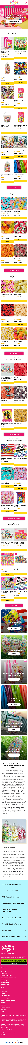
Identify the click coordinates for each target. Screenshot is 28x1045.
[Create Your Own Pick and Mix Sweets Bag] (7, 43)
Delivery (3, 993)
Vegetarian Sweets (5, 984)
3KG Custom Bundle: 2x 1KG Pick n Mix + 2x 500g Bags (6, 378)
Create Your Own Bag (5, 970)
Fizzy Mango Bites (17, 423)
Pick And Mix (10, 957)
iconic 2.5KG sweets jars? (10, 795)
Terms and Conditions (5, 1007)
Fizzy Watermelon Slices (19, 235)
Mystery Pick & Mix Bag (19, 150)
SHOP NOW (14, 653)
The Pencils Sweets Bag (19, 174)
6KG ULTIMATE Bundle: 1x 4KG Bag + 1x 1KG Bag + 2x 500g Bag (7, 592)
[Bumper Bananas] (20, 286)
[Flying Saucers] (20, 203)
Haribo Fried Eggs (4, 341)
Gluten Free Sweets (5, 982)
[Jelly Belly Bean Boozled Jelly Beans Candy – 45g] (20, 497)
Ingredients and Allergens (6, 998)
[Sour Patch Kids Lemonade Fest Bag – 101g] (7, 415)
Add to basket (7, 428)
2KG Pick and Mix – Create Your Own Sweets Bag (20, 126)
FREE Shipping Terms (5, 995)
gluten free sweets (11, 807)
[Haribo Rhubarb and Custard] (7, 286)
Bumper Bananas (17, 294)
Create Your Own (14, 21)
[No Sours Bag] (20, 68)
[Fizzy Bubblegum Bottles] (7, 203)
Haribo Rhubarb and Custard (6, 294)
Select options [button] (7, 83)
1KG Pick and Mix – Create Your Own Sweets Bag (20, 101)
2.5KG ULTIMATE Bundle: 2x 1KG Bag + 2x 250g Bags (19, 543)
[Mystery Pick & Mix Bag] (20, 142)
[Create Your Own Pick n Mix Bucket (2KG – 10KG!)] (7, 117)
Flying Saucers (17, 211)
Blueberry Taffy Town (5, 482)
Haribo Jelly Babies (18, 341)
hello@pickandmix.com (6, 1032)
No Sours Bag (17, 76)
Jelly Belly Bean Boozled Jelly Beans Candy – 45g (20, 506)
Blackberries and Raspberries (6, 318)
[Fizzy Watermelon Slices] (20, 227)
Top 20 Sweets (4, 973)
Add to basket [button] (7, 464)
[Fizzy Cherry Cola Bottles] (20, 250)
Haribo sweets (15, 804)
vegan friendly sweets (7, 808)
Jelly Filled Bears (4, 400)
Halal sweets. (17, 808)
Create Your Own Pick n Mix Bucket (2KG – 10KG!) (6, 126)
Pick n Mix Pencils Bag (5, 979)
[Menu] (3, 3)
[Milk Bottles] (20, 310)
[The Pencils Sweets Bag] (20, 166)
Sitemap (13, 1032)
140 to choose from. (14, 773)
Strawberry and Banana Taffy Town (7, 506)
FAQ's (2, 1011)
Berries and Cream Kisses (19, 400)
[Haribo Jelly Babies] (20, 333)
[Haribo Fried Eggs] (7, 333)
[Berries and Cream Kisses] (20, 392)
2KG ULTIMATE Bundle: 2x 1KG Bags (7, 568)
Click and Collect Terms (6, 997)
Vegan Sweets (4, 980)
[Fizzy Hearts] (20, 369)
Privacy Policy (4, 1009)
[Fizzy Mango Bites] (20, 415)
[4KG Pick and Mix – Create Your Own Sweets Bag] (7, 142)
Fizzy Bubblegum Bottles (6, 211)
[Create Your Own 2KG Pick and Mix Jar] (7, 166)
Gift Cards (3, 987)
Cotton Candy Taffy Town (19, 482)
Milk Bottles (16, 318)
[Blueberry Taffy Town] (7, 473)
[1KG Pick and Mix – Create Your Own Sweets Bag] (20, 92)
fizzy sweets (5, 802)
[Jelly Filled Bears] (7, 392)
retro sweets (22, 801)
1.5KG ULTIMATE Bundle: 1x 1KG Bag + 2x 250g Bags (7, 543)
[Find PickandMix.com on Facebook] (1, 1034)
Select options (7, 58)
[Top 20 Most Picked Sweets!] (20, 43)
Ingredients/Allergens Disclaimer (8, 1000)
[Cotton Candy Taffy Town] (20, 473)
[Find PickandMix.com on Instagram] (4, 1034)
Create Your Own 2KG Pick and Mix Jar (7, 175)
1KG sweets (4, 791)
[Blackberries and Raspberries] (7, 310)
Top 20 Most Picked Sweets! (20, 51)
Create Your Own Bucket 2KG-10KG (8, 977)
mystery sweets (6, 804)
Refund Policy (4, 1005)
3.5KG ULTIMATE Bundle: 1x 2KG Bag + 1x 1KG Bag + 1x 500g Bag (19, 568)
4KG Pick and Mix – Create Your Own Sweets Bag (7, 151)
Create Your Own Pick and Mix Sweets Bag (7, 52)
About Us (3, 1002)
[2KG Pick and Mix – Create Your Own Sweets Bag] (20, 117)
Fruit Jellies (3, 235)
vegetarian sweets (20, 807)
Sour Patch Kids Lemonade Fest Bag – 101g (7, 424)
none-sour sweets (21, 802)
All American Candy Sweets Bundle (6, 459)
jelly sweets (16, 801)
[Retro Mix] (7, 92)
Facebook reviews (7, 863)
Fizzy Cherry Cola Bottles (19, 258)
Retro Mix (3, 100)
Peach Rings (3, 258)
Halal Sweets (4, 986)
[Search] (22, 2)
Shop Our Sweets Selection (7, 971)
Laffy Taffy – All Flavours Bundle (20, 458)
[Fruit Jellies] (7, 227)
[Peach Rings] (7, 250)
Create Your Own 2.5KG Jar (7, 975)
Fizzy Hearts (16, 377)
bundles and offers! (20, 791)
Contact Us (3, 1004)
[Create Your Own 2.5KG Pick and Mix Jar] (7, 68)
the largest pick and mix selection (16, 772)
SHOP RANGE (14, 628)
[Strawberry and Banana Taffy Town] (7, 497)
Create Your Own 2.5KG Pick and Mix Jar (6, 77)
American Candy (16, 790)
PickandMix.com (4, 1015)
